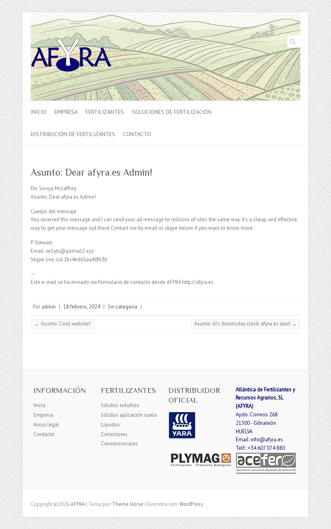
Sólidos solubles (120, 405)
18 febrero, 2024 (81, 306)
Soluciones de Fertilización (172, 111)
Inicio (38, 111)
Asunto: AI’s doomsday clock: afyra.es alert (245, 323)
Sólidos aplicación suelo (129, 414)
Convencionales (119, 443)
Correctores (114, 434)
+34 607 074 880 (266, 448)
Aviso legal (46, 424)
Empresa (66, 111)
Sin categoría (122, 306)
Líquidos (110, 424)
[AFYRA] (71, 56)
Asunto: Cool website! (62, 323)
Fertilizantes (105, 111)
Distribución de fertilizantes (73, 134)
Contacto (137, 134)
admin (49, 306)
